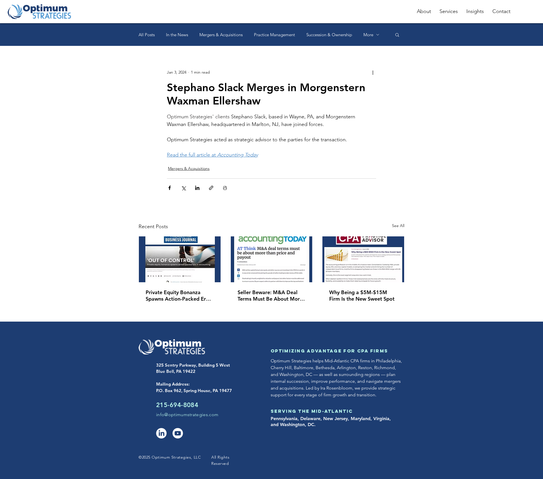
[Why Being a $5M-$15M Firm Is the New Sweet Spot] (363, 259)
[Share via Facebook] (169, 188)
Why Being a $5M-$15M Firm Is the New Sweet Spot (362, 295)
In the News (177, 34)
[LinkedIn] (161, 433)
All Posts (147, 34)
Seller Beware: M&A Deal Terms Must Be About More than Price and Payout (270, 295)
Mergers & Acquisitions (221, 34)
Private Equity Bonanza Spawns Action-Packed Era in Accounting (177, 295)
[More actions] (372, 72)
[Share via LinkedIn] (197, 188)
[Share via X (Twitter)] (183, 188)
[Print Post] (225, 188)
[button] (397, 34)
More (368, 34)
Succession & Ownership (329, 34)
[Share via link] (211, 188)
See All (398, 225)
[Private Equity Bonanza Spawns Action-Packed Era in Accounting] (180, 259)
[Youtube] (178, 433)
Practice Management (274, 34)
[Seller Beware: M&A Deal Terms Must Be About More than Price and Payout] (272, 259)
